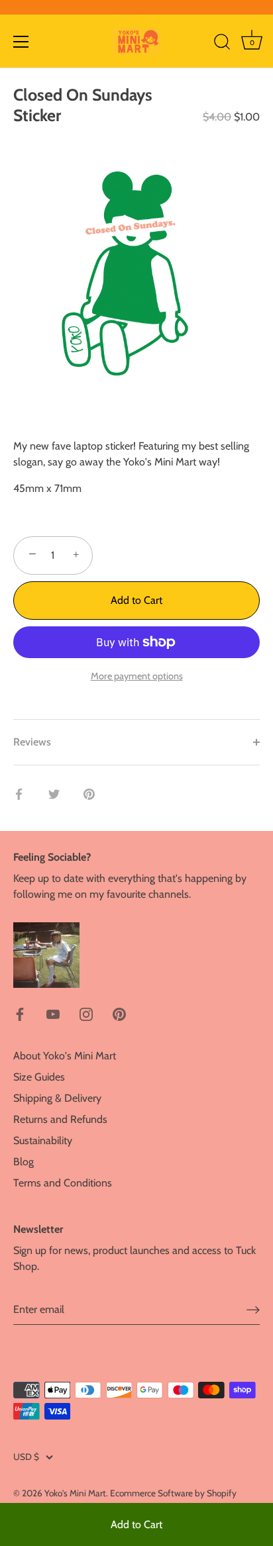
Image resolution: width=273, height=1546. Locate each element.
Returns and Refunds (60, 1119)
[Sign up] (253, 1310)
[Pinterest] (119, 1013)
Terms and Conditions (62, 1183)
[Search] (222, 43)
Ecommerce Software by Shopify (173, 1493)
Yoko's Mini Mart (75, 1493)
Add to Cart (136, 1524)
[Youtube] (53, 1013)
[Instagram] (86, 1013)
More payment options (137, 676)
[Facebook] (20, 1013)
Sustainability (42, 1140)
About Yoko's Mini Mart (64, 1055)
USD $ (26, 1456)
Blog (23, 1161)
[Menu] (21, 41)
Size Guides (39, 1077)
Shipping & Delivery (57, 1098)
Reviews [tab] (32, 742)
